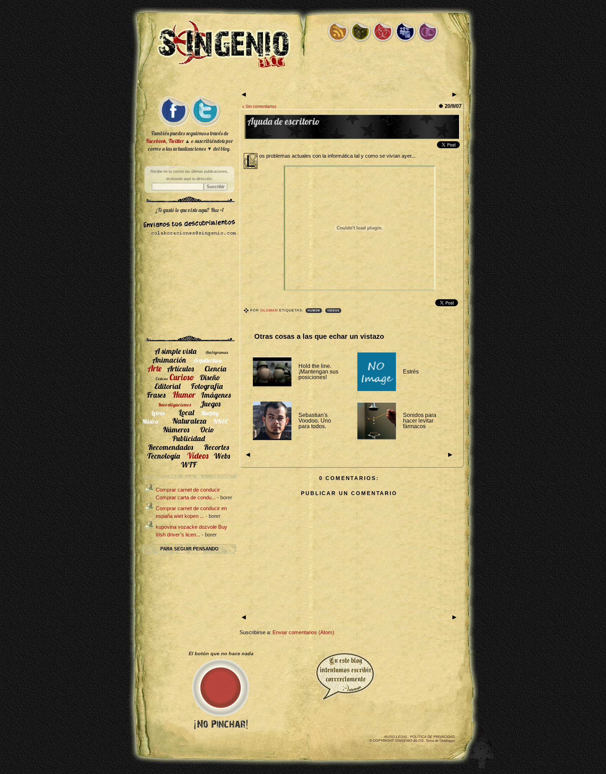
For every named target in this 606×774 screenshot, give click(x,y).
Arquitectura (207, 360)
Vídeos (333, 310)
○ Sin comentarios (259, 106)
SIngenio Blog (409, 740)
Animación (169, 359)
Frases (156, 394)
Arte (154, 368)
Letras (157, 413)
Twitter (176, 141)
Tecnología (163, 455)
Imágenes (216, 394)
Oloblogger (447, 740)
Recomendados (170, 447)
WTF (188, 464)
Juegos (210, 403)
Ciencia (215, 368)
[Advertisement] (303, 83)
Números (176, 429)
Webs (222, 455)
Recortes (216, 447)
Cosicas (161, 378)
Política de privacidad (432, 737)
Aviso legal (396, 737)
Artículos (180, 368)
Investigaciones (174, 405)
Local (186, 412)
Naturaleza (189, 420)
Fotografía (207, 386)
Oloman (269, 310)
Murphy (210, 413)
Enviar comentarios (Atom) (303, 632)
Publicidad (188, 438)
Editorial (167, 386)
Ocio (207, 429)
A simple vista (175, 351)
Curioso (181, 377)
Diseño (210, 377)
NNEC (220, 421)
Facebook (156, 141)
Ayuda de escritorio (283, 121)
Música (150, 421)
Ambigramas (216, 352)
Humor (314, 310)
